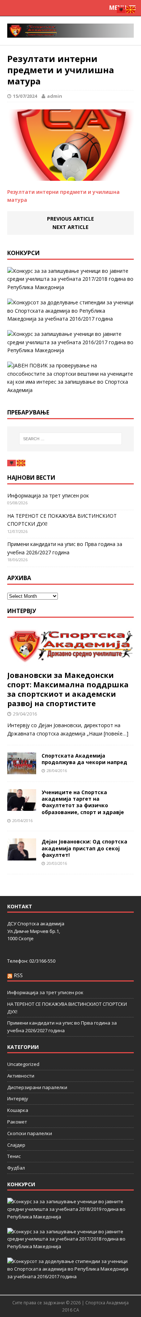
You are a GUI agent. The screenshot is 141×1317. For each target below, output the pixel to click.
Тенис (14, 1156)
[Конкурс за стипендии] (70, 311)
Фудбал (16, 1167)
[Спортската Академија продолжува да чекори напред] (21, 770)
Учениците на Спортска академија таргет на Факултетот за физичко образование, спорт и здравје (83, 802)
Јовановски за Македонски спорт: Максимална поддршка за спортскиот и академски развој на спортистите (68, 689)
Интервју (21, 611)
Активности (20, 1075)
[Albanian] (12, 462)
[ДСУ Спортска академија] (70, 30)
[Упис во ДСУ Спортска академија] (70, 378)
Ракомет (17, 1121)
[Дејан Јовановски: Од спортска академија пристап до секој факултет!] (21, 856)
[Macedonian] (21, 462)
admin (54, 96)
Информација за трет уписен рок (48, 495)
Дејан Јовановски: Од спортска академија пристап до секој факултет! (84, 848)
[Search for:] (71, 439)
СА (76, 1310)
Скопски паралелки (29, 1133)
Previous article (70, 218)
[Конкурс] (70, 342)
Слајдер (16, 1145)
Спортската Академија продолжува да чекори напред (84, 759)
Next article (70, 227)
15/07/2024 (25, 96)
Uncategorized (23, 1064)
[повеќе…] (116, 733)
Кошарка (17, 1110)
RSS (18, 975)
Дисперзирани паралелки (37, 1087)
